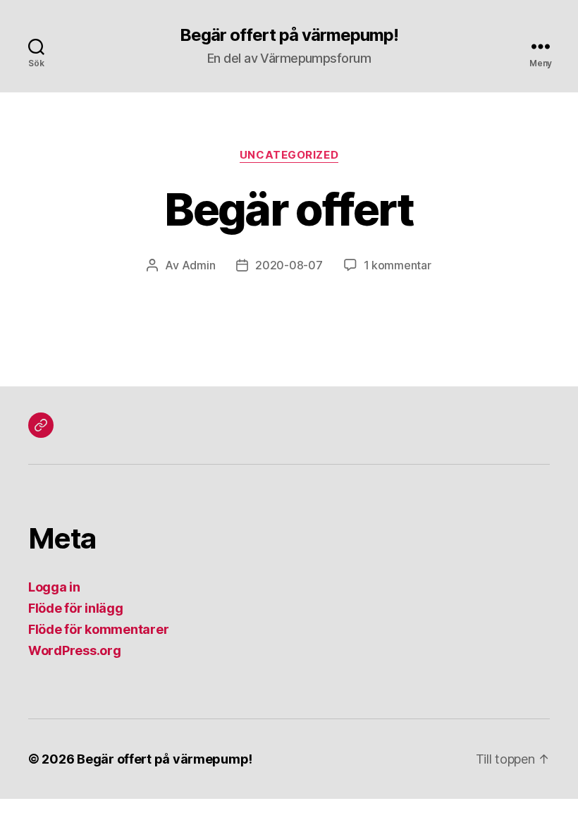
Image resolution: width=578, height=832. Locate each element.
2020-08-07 (288, 265)
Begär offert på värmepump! (289, 35)
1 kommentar (397, 265)
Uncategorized (289, 155)
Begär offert (288, 209)
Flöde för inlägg (75, 608)
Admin (199, 265)
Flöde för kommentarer (98, 629)
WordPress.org (74, 650)
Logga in (54, 587)
